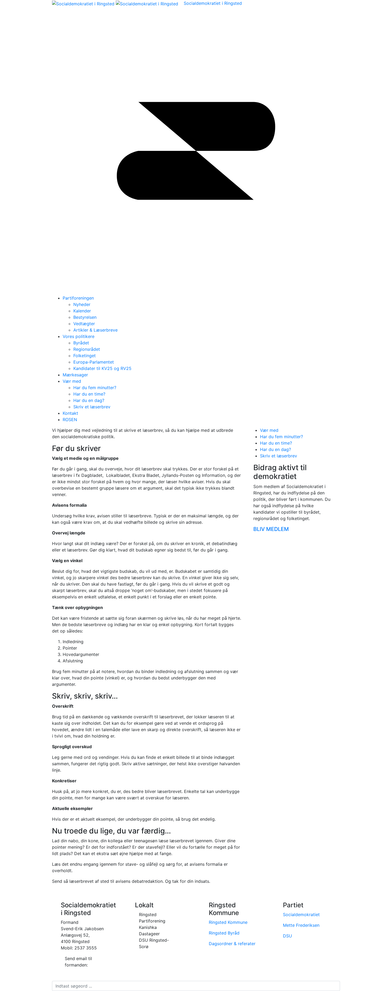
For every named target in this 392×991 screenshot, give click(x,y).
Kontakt (70, 413)
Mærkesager (75, 374)
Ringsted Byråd (224, 933)
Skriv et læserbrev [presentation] (278, 455)
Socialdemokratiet (301, 914)
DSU (287, 935)
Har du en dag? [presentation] (275, 449)
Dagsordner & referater (232, 943)
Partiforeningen (78, 298)
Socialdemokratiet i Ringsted (213, 3)
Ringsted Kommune (228, 922)
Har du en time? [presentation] (276, 443)
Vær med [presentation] (269, 430)
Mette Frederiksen (301, 925)
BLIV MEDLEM (271, 529)
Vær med (72, 381)
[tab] (300, 430)
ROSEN (70, 419)
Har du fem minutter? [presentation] (281, 436)
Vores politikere (78, 336)
